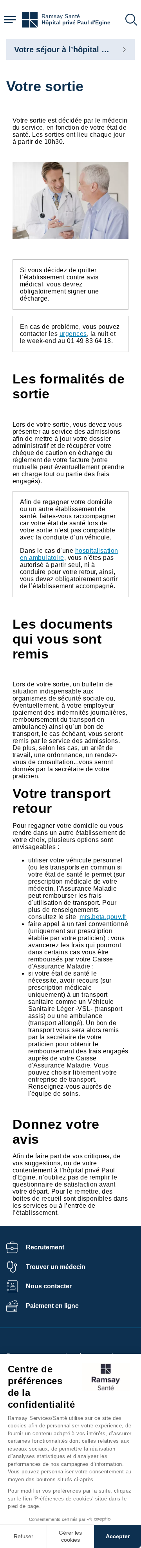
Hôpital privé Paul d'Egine (76, 23)
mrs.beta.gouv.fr (103, 916)
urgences (73, 333)
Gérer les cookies (70, 1536)
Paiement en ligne (52, 1305)
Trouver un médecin (55, 1267)
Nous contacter (49, 1286)
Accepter (118, 1536)
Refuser (23, 1536)
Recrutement (45, 1247)
